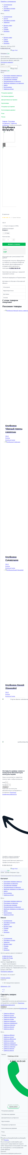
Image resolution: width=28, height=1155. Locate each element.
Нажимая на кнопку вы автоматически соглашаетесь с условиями (14, 1003)
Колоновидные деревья (8, 110)
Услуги (6, 6)
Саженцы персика (9, 1025)
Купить (7, 438)
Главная (4, 121)
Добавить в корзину (14, 244)
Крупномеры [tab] (5, 1121)
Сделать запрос (13, 1106)
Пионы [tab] (3, 1135)
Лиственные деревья (10, 79)
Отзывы (6, 29)
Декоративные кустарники (12, 81)
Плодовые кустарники (11, 77)
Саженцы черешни (10, 1021)
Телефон (5, 785)
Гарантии (7, 10)
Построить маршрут (7, 62)
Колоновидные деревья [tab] (9, 1128)
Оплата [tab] (5, 297)
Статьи (6, 27)
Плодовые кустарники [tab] (8, 1125)
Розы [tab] (3, 1132)
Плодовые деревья (7, 93)
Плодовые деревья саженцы (13, 75)
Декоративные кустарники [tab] (10, 1118)
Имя (3, 782)
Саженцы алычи (9, 1029)
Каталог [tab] (3, 1054)
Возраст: (5, 230)
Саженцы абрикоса (10, 1017)
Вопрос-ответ (8, 25)
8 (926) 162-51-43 (7, 865)
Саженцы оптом (9, 89)
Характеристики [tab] (8, 290)
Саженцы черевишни (10, 1023)
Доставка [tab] (6, 294)
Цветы (6, 85)
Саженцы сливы (9, 1019)
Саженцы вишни (9, 1027)
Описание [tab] (6, 287)
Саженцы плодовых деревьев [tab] (14, 1009)
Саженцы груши (9, 1015)
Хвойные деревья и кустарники (14, 83)
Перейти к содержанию (8, 1)
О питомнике (8, 4)
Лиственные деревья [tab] (8, 1114)
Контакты (6, 31)
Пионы (3, 117)
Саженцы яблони (9, 1013)
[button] (14, 14)
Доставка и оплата (9, 8)
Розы (2, 113)
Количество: (6, 236)
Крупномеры (8, 87)
